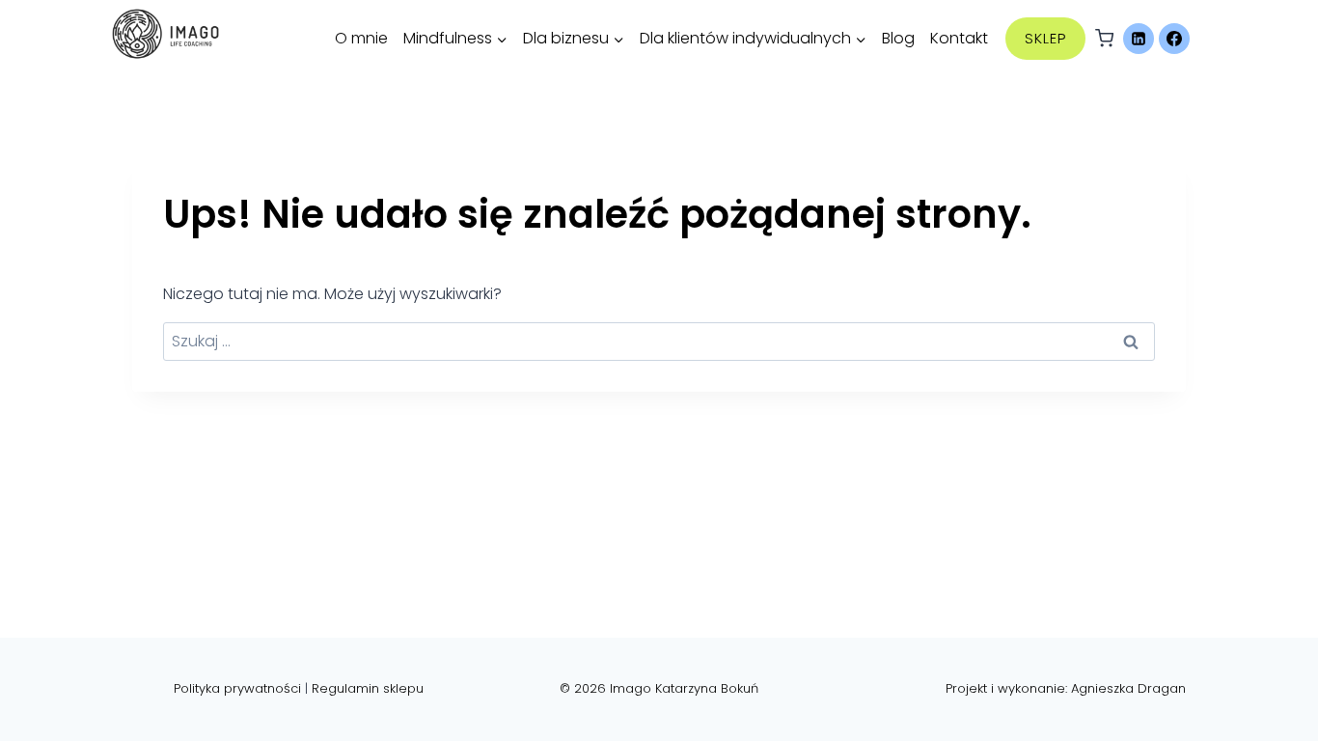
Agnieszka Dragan (1128, 688)
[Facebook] (1174, 38)
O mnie (361, 38)
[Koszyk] (1104, 38)
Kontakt (959, 38)
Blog (898, 38)
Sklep (1045, 38)
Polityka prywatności (237, 688)
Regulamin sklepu (368, 688)
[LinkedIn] (1138, 38)
